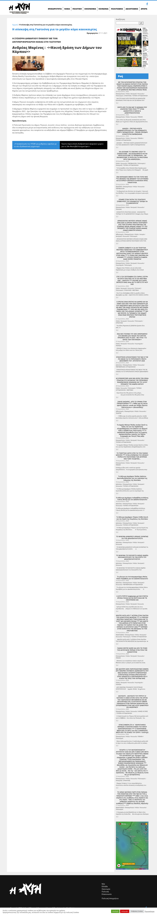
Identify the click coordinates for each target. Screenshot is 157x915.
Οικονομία (106, 889)
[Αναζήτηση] (141, 23)
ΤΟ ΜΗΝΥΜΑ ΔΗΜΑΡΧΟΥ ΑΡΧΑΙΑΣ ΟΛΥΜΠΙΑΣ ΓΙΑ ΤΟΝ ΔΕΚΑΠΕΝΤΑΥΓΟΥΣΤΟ (132, 537)
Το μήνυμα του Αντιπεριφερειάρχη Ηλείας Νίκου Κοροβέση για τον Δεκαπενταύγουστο (132, 577)
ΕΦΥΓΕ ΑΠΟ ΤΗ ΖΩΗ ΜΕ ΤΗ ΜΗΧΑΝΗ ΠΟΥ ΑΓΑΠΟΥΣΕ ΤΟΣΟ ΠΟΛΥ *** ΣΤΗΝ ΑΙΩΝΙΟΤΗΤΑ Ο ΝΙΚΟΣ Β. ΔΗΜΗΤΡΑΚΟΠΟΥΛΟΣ (132, 110)
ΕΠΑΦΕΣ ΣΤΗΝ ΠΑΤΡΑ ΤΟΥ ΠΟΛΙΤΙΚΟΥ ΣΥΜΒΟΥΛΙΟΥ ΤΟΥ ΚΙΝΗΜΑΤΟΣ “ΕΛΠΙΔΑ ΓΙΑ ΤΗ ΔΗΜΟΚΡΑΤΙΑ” (132, 201)
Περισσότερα (149, 911)
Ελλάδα (105, 886)
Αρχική (15, 25)
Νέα (103, 884)
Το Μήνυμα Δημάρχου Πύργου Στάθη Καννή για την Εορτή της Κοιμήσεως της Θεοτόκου (132, 518)
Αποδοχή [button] (115, 911)
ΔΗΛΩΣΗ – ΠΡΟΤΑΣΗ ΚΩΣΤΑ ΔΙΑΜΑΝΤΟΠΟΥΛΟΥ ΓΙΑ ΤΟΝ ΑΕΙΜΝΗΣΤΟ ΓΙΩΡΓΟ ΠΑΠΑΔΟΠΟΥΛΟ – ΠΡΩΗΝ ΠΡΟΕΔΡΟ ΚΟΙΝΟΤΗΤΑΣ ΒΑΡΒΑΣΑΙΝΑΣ (132, 131)
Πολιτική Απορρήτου (110, 898)
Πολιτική (105, 891)
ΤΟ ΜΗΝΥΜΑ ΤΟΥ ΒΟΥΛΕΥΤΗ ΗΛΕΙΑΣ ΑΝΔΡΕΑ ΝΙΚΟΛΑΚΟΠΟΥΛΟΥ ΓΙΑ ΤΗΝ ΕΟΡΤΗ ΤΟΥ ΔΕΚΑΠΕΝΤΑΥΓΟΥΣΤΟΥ (132, 557)
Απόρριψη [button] (124, 911)
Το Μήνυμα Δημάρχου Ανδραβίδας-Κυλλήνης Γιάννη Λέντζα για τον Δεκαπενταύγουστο (132, 499)
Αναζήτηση (120, 19)
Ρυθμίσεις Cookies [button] (137, 911)
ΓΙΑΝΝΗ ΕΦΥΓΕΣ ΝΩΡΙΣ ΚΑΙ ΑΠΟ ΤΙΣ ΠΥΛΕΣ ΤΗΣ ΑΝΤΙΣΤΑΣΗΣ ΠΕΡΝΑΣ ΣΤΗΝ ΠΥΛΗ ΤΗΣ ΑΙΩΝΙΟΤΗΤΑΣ (132, 650)
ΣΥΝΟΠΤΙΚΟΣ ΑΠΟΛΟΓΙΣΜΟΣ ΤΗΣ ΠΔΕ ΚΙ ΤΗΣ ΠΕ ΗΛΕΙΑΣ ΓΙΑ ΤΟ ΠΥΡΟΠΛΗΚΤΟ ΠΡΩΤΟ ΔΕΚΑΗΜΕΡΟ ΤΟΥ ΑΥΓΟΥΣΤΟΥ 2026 (132, 359)
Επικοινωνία (107, 894)
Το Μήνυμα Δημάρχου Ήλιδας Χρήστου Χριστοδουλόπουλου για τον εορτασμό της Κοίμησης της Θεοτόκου (132, 478)
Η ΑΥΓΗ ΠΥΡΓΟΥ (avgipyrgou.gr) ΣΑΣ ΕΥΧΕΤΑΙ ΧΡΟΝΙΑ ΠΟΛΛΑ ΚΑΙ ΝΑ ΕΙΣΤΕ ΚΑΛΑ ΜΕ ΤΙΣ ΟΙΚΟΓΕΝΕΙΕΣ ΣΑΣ (132, 598)
